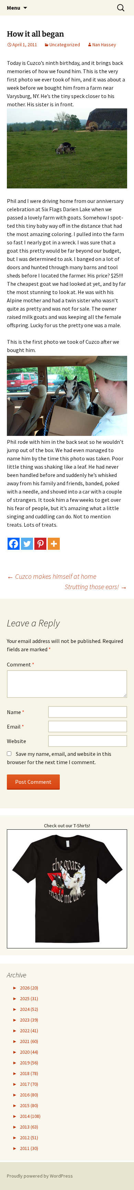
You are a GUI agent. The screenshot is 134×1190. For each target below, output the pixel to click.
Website (16, 741)
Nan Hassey (104, 44)
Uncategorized (64, 44)
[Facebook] (14, 544)
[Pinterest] (40, 544)
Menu (13, 7)
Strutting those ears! (96, 586)
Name (15, 712)
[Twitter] (27, 544)
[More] (54, 544)
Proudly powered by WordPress (40, 1176)
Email (15, 726)
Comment (20, 664)
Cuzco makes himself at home (51, 576)
